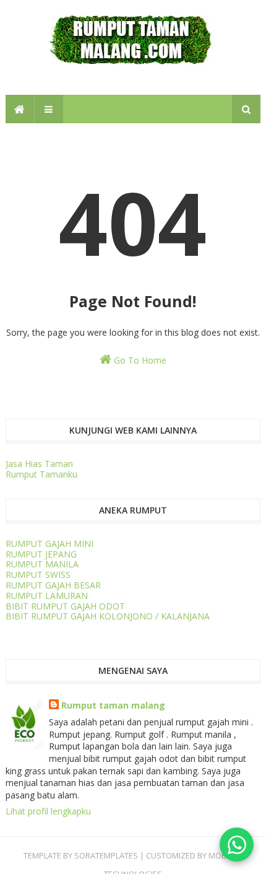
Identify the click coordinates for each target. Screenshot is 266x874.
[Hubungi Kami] (237, 845)
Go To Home (138, 360)
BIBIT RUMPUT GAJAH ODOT (65, 606)
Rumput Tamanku (41, 474)
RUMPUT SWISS (38, 574)
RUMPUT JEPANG (41, 554)
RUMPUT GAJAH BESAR (53, 585)
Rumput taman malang (113, 705)
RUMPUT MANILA (42, 564)
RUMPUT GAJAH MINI (49, 543)
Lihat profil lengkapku (48, 811)
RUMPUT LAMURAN (47, 595)
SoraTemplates (106, 855)
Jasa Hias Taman (39, 464)
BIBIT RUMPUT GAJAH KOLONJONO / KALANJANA (108, 616)
